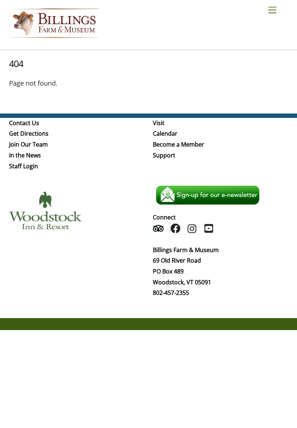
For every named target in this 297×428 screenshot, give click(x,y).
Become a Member (178, 144)
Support (164, 155)
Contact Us (24, 123)
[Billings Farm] (54, 35)
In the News (25, 155)
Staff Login (23, 166)
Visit (158, 123)
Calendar (165, 133)
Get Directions (29, 133)
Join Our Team (28, 144)
